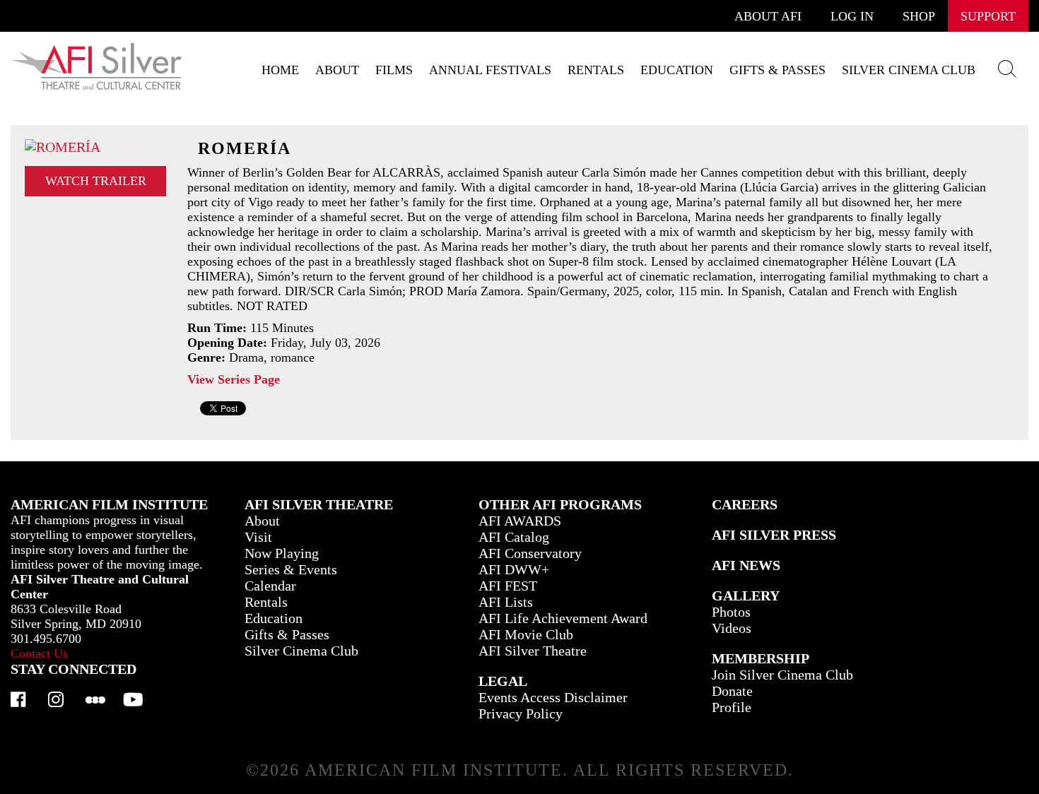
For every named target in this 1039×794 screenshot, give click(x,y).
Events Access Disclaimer (553, 697)
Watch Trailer (95, 181)
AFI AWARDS (520, 520)
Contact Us (39, 653)
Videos (731, 628)
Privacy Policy (521, 713)
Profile (731, 707)
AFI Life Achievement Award (563, 618)
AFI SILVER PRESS (774, 535)
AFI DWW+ (514, 569)
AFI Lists (506, 602)
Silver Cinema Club (908, 70)
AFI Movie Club (526, 634)
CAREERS (744, 504)
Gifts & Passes (777, 70)
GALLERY (746, 595)
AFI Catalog (514, 537)
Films (394, 70)
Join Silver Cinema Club (782, 674)
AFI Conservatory (530, 553)
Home (280, 70)
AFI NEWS (746, 565)
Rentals (596, 70)
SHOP (919, 16)
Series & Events (291, 569)
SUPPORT (988, 16)
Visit (258, 537)
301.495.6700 (46, 639)
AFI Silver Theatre (533, 650)
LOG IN (852, 16)
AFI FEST (508, 585)
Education (676, 70)
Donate (732, 691)
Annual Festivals (490, 70)
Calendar (270, 585)
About (337, 70)
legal (503, 681)
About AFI (768, 16)
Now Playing (282, 553)
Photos (731, 612)
